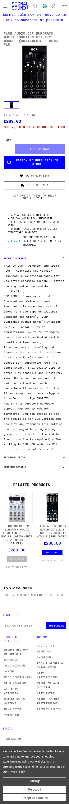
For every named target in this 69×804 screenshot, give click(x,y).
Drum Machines (15, 683)
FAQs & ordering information (50, 665)
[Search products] (35, 6)
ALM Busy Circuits (11, 691)
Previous (6, 800)
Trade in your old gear (48, 685)
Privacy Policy (49, 709)
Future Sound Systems (14, 701)
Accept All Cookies (34, 798)
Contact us (45, 645)
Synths (9, 671)
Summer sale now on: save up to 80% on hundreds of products (34, 17)
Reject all (34, 789)
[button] (34, 175)
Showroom (44, 657)
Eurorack (11, 659)
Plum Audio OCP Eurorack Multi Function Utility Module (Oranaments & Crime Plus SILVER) (16, 534)
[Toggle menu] (5, 6)
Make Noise (12, 709)
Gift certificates (47, 675)
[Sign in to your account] (54, 6)
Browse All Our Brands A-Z (16, 651)
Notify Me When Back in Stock (37, 162)
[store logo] (20, 6)
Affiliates (45, 693)
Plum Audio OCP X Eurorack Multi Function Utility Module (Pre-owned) (52, 531)
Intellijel (12, 715)
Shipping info (37, 185)
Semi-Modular (14, 665)
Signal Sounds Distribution (48, 701)
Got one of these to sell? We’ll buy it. (34, 196)
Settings (34, 781)
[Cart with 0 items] (64, 6)
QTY (8, 140)
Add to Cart (52, 552)
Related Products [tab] (31, 484)
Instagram (13, 739)
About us (44, 651)
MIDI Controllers (18, 677)
